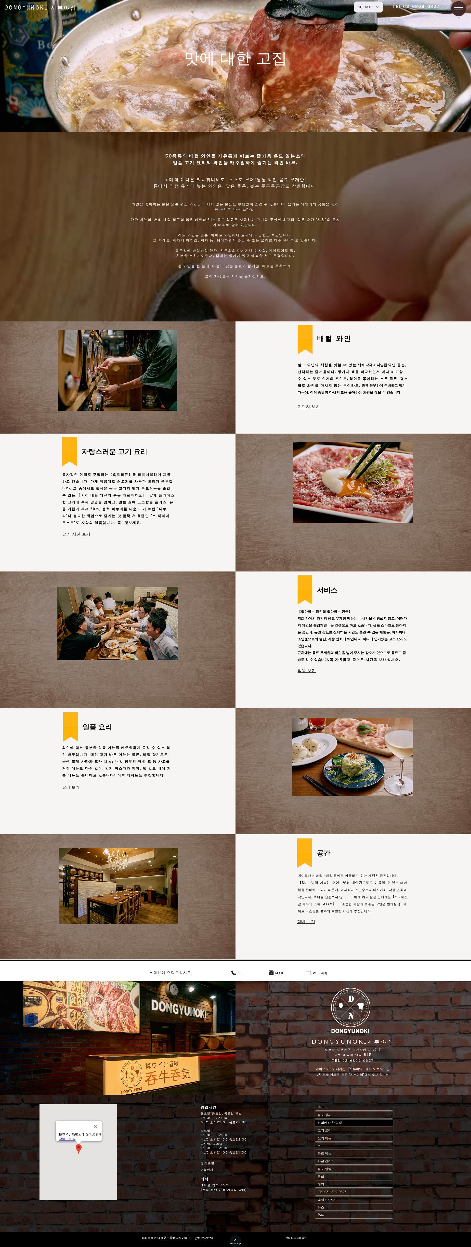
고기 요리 (324, 1130)
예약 (321, 1184)
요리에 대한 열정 (330, 1122)
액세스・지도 (327, 1199)
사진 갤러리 (326, 1161)
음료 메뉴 (324, 1153)
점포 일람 (324, 1168)
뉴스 (321, 1207)
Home (322, 1107)
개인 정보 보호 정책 (296, 1237)
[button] (458, 8)
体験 (321, 1215)
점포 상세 (326, 1114)
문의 (321, 1176)
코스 (321, 1145)
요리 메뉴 (324, 1138)
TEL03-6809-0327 (332, 1192)
